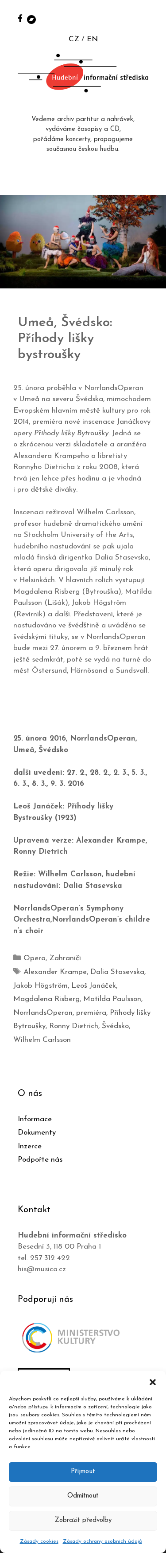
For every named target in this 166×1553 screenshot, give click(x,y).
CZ (74, 39)
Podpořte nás (40, 1159)
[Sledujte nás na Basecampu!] (31, 19)
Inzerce (30, 1146)
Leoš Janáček (93, 985)
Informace (35, 1119)
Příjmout (83, 1471)
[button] (152, 1381)
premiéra (91, 1013)
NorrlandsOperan (43, 1013)
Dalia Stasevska (117, 972)
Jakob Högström (40, 985)
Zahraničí (65, 958)
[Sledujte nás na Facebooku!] (20, 18)
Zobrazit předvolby (83, 1520)
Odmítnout (83, 1496)
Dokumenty (37, 1132)
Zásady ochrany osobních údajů (102, 1541)
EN (92, 39)
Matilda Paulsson (112, 999)
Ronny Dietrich (73, 1026)
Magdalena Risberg (46, 999)
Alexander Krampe (55, 972)
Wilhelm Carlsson (42, 1040)
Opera (34, 958)
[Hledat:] (149, 18)
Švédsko (115, 1026)
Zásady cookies (39, 1541)
